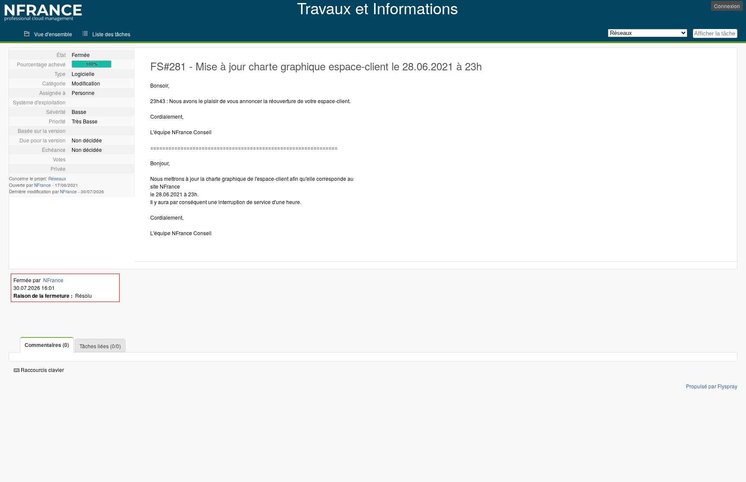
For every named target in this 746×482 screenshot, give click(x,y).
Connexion (727, 5)
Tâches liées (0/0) (100, 346)
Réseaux (57, 179)
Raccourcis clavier (41, 369)
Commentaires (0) (47, 345)
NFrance (42, 185)
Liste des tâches (111, 34)
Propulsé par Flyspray (711, 386)
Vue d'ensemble (53, 34)
